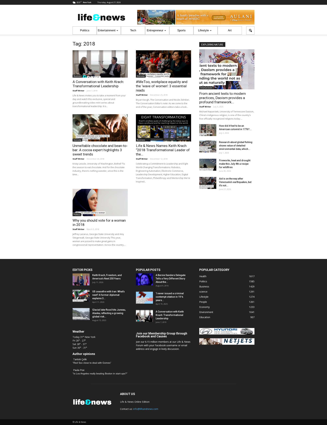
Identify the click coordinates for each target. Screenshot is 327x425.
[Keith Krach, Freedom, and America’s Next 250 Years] (81, 279)
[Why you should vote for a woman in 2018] (100, 202)
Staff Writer (78, 90)
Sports (181, 30)
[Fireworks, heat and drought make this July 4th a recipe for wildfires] (207, 165)
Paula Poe (78, 370)
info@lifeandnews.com (145, 409)
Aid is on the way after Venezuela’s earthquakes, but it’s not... (235, 182)
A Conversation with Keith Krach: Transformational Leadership (98, 84)
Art (230, 30)
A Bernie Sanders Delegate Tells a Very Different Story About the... (170, 278)
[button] (250, 30)
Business (78, 76)
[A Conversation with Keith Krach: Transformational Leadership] (100, 64)
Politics (84, 30)
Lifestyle (203, 30)
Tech (133, 30)
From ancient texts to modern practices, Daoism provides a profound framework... (222, 98)
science (203, 291)
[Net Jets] (226, 343)
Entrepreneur (155, 30)
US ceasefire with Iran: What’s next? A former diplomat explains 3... (108, 295)
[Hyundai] (226, 333)
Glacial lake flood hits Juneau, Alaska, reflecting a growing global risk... (109, 313)
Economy (141, 76)
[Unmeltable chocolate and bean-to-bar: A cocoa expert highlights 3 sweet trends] (100, 127)
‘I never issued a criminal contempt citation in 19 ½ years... (170, 297)
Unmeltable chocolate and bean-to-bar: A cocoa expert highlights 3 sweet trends (100, 150)
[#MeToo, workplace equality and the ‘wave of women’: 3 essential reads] (163, 64)
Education (204, 317)
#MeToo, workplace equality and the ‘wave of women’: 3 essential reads (162, 86)
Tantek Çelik (80, 359)
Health (202, 276)
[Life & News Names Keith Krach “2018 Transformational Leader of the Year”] (163, 127)
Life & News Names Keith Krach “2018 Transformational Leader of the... (163, 150)
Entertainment (106, 30)
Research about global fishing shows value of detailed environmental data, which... (235, 145)
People (203, 301)
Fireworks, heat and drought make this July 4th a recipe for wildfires (234, 164)
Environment (206, 312)
